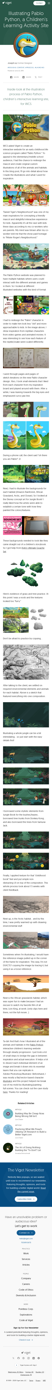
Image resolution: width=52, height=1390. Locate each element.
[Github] (18, 1358)
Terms (31, 1380)
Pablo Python (36, 1044)
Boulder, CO (40, 1372)
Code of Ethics (26, 1289)
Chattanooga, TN (26, 1375)
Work (26, 1253)
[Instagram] (28, 1358)
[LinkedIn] (33, 1358)
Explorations (26, 1314)
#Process (29, 67)
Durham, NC (29, 1372)
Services (26, 1259)
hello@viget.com (26, 1238)
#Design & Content (16, 67)
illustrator (7, 1081)
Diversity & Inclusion (26, 1295)
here (5, 1092)
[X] (13, 1358)
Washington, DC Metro (15, 1372)
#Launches (39, 67)
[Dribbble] (23, 1358)
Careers (26, 1284)
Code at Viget (26, 1320)
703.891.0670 (26, 1242)
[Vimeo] (38, 1358)
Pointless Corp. (26, 1309)
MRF (44, 1380)
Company (26, 1278)
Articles (26, 1264)
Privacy (38, 1380)
